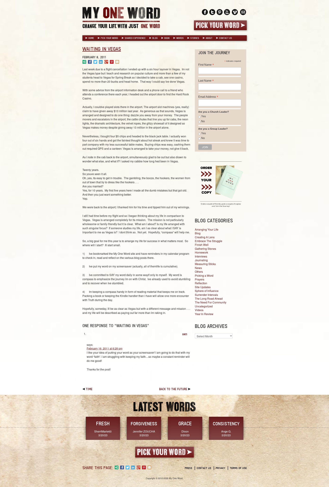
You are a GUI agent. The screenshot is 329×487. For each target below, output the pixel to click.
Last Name (206, 81)
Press (188, 468)
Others (199, 272)
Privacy (220, 468)
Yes (203, 116)
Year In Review (204, 314)
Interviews (201, 256)
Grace (185, 423)
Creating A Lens (205, 237)
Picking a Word (204, 276)
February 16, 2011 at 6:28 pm (104, 348)
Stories (194, 38)
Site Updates (203, 287)
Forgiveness (144, 423)
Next (250, 428)
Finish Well (202, 245)
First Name (206, 65)
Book (167, 38)
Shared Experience (135, 38)
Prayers (199, 279)
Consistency (226, 423)
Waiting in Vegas (101, 49)
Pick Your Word (109, 38)
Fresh (102, 423)
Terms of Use (238, 468)
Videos (199, 310)
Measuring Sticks (205, 264)
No (203, 121)
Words (180, 38)
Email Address (208, 97)
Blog (155, 38)
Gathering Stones (205, 249)
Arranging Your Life (206, 229)
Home (91, 38)
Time (89, 389)
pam (184, 333)
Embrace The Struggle (208, 241)
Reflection (201, 283)
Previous (78, 428)
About (209, 38)
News (198, 268)
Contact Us (225, 38)
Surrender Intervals (206, 295)
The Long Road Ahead (209, 298)
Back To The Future (173, 389)
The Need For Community (210, 302)
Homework (201, 252)
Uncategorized (204, 306)
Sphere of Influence (206, 291)
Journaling (201, 260)
